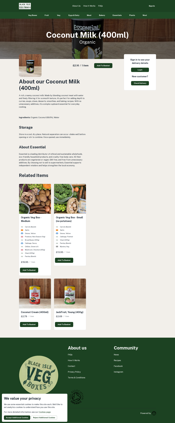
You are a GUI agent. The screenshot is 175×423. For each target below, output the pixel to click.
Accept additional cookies (17, 418)
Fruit (47, 15)
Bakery (102, 15)
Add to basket (103, 66)
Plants (132, 15)
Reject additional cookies (44, 418)
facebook (118, 366)
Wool (145, 15)
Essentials (117, 15)
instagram (118, 372)
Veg (58, 15)
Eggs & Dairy (73, 15)
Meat (89, 15)
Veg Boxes (32, 15)
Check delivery (140, 83)
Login (140, 70)
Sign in (152, 6)
